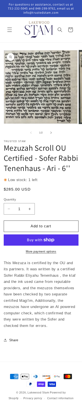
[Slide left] (31, 132)
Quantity (10, 199)
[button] (9, 29)
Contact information (60, 398)
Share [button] (13, 340)
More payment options (41, 251)
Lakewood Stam (38, 392)
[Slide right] (51, 132)
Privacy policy (32, 398)
